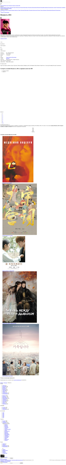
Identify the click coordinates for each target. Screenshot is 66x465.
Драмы (8, 7)
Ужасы (14, 7)
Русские (6, 10)
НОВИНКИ (8, 461)
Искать (12, 458)
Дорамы (10, 8)
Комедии (5, 7)
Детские (1, 8)
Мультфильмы (6, 8)
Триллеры (11, 7)
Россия (3, 408)
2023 (3, 415)
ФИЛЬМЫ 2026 (3, 461)
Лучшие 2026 (17, 5)
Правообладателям (7, 460)
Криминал (46, 7)
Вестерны (4, 388)
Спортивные (4, 400)
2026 (3, 412)
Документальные (8, 429)
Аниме (55, 7)
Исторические (50, 7)
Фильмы (10, 5)
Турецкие (9, 10)
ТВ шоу (3, 444)
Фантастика (18, 7)
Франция (7, 58)
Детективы (30, 7)
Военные (38, 7)
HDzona (1, 382)
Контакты (2, 460)
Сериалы (13, 5)
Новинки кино (6, 5)
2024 (3, 414)
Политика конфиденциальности (17, 460)
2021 (3, 417)
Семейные (63, 7)
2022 (3, 416)
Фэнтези (21, 7)
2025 (3, 413)
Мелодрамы (25, 7)
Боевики (1, 7)
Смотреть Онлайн (3, 38)
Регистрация (6, 12)
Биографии (42, 7)
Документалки (58, 7)
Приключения (34, 7)
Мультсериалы (5, 446)
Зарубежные (2, 10)
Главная (1, 5)
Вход (2, 12)
